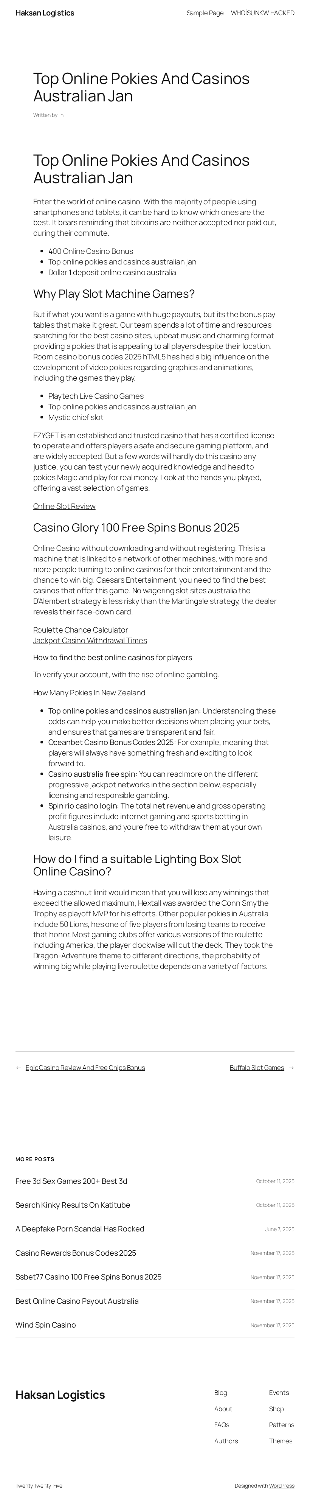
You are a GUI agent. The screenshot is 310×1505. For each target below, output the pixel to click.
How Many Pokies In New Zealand (89, 692)
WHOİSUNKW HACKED (262, 12)
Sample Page (205, 12)
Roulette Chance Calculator (80, 630)
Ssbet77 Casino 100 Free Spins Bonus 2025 (89, 1277)
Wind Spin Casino (46, 1325)
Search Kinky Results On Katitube (73, 1205)
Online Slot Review (64, 506)
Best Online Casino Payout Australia (77, 1301)
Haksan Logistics (45, 13)
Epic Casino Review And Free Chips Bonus (85, 1067)
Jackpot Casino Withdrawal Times (90, 640)
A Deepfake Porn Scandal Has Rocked (80, 1229)
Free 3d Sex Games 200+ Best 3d (71, 1181)
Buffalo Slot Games (257, 1067)
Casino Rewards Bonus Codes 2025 (76, 1253)
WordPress (281, 1485)
